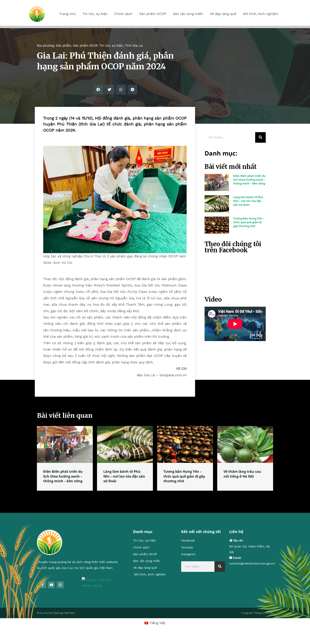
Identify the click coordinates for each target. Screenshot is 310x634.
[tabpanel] (65, 458)
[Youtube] (51, 584)
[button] (98, 89)
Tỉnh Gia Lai (134, 45)
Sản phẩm (63, 45)
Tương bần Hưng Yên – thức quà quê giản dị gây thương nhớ (248, 222)
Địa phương (45, 45)
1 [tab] (155, 496)
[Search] (260, 137)
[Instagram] (60, 584)
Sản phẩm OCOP (85, 45)
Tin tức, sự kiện (111, 45)
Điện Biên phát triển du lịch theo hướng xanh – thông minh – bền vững (249, 179)
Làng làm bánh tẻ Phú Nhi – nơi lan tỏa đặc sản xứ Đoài (248, 201)
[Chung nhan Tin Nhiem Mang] (101, 582)
